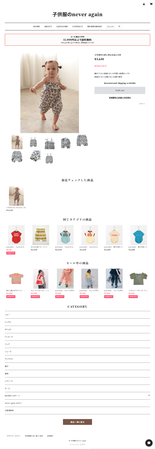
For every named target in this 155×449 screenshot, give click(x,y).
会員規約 (50, 436)
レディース (9, 381)
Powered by (75, 444)
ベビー (7, 315)
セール (7, 388)
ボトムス (8, 329)
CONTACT (77, 26)
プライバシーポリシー (14, 436)
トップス (8, 322)
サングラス (9, 359)
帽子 (6, 366)
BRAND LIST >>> (12, 396)
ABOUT (48, 26)
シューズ (8, 351)
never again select (13, 403)
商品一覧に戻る (77, 422)
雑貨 (6, 374)
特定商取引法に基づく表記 (34, 436)
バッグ (7, 344)
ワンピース (9, 337)
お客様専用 (9, 410)
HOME (36, 26)
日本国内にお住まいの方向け (120, 98)
